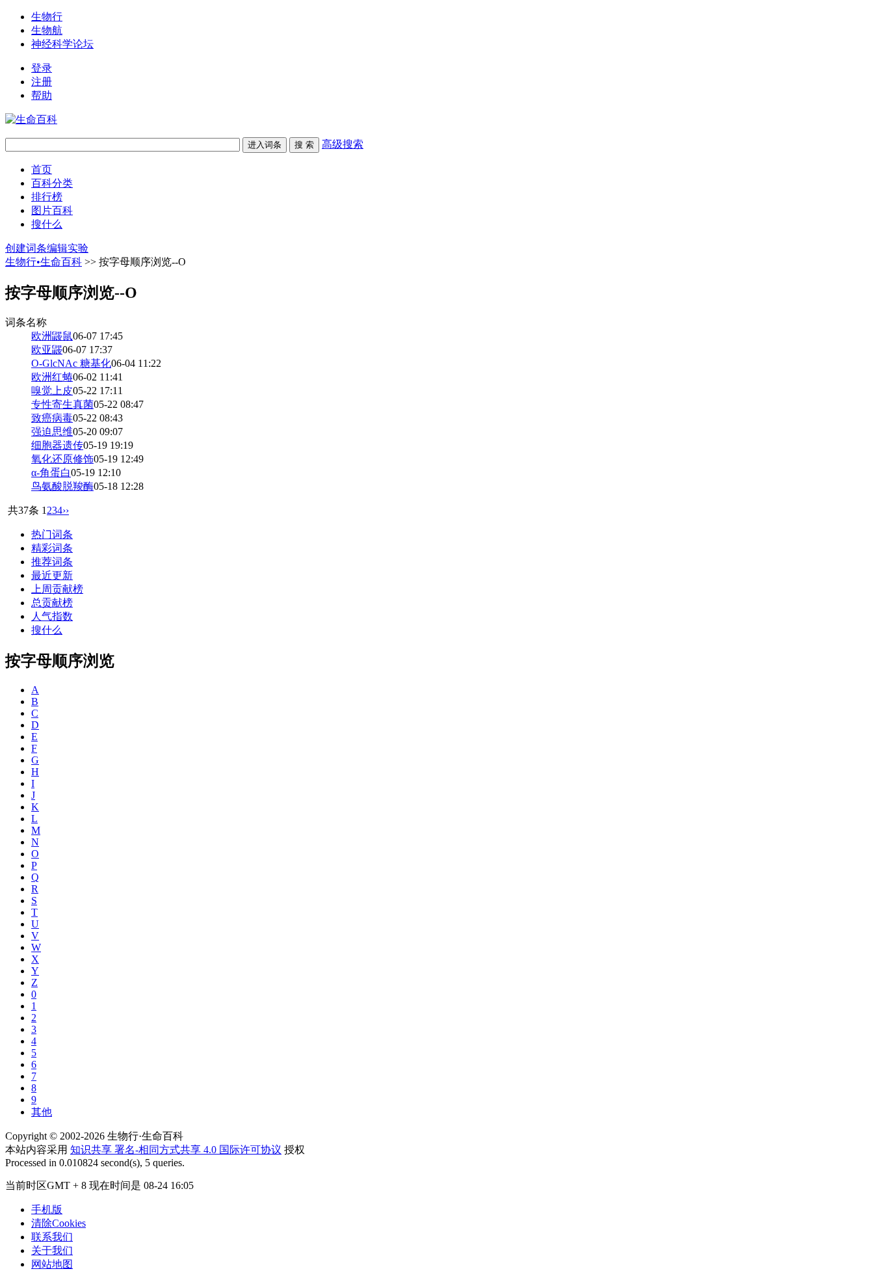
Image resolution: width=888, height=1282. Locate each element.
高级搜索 (342, 144)
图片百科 (52, 210)
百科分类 (52, 183)
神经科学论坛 (62, 43)
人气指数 (52, 616)
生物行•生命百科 (43, 261)
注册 (41, 81)
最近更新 (52, 575)
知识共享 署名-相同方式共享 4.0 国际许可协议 (175, 1149)
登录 (41, 67)
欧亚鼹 (46, 349)
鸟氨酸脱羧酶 (62, 486)
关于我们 (52, 1250)
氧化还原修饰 (62, 458)
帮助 (41, 95)
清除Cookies (58, 1223)
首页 (41, 169)
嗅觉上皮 (52, 390)
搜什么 (46, 224)
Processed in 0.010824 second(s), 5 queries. (95, 1162)
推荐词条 (52, 561)
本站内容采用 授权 (155, 1149)
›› (65, 510)
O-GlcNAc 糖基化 (71, 363)
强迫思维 (52, 431)
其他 (41, 1111)
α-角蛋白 (51, 472)
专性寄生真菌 (62, 404)
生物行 (46, 16)
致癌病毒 (52, 417)
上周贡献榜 (57, 588)
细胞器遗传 (57, 445)
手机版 (46, 1209)
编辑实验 (67, 248)
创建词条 (26, 248)
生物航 (46, 30)
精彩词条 (52, 548)
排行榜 (46, 196)
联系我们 (52, 1236)
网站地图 (52, 1264)
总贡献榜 (52, 602)
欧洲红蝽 (52, 376)
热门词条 (52, 534)
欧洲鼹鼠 (52, 335)
